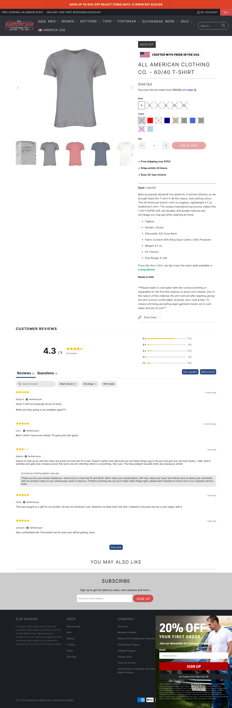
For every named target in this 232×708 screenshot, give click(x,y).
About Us (123, 626)
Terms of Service (127, 662)
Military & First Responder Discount (136, 638)
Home (70, 650)
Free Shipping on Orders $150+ (23, 12)
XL (166, 105)
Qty (140, 138)
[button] (53, 21)
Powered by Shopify (63, 700)
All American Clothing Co (38, 700)
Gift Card (71, 656)
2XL (175, 105)
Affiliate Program (126, 650)
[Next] (132, 87)
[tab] (47, 373)
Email (162, 649)
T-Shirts (71, 644)
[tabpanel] (116, 467)
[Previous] (18, 87)
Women (71, 638)
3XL (184, 105)
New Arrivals (73, 626)
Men (69, 632)
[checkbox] (109, 384)
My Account (209, 12)
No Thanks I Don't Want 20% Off (193, 676)
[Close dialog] (229, 618)
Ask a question (190, 372)
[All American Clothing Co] (19, 25)
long (143, 269)
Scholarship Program (128, 644)
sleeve (150, 269)
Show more (116, 547)
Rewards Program (127, 632)
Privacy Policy (125, 656)
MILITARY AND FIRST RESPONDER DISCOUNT (74, 12)
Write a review (208, 372)
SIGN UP (194, 666)
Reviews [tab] (25, 373)
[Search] (223, 26)
